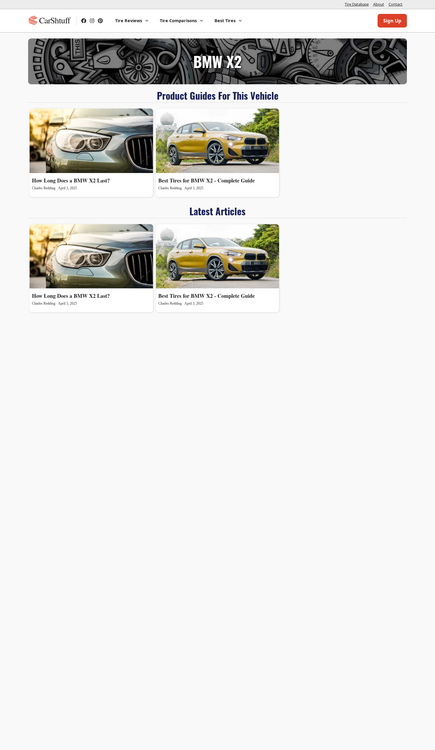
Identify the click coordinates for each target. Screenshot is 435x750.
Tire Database (357, 4)
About (378, 4)
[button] (132, 20)
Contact (395, 4)
